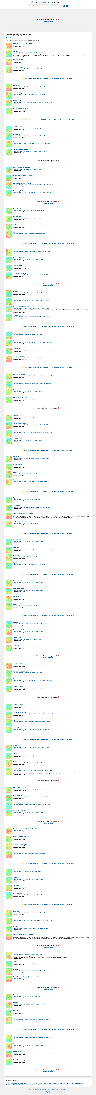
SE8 (14, 1018)
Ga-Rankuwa (17, 539)
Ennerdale (16, 911)
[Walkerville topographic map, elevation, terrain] (9, 730)
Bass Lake (16, 250)
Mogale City (16, 787)
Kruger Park (16, 348)
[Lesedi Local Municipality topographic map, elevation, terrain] (9, 846)
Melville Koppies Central (20, 423)
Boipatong (16, 926)
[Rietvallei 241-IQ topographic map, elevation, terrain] (9, 103)
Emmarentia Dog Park (19, 273)
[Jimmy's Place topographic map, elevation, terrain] (9, 895)
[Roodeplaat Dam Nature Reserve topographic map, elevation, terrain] (9, 260)
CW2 (14, 1036)
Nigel (14, 870)
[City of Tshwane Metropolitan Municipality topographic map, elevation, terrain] (9, 979)
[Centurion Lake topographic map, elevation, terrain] (9, 268)
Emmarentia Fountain (19, 341)
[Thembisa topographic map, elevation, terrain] (9, 888)
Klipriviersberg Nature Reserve (22, 183)
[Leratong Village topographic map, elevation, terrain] (9, 95)
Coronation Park (18, 209)
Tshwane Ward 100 (18, 630)
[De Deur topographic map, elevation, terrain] (9, 144)
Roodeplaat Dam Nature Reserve (23, 258)
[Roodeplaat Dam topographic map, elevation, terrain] (9, 467)
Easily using (49, 78)
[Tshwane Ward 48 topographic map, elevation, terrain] (9, 69)
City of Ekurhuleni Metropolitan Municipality (33, 52)
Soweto (48, 507)
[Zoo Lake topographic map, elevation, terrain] (9, 756)
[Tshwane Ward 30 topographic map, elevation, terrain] (9, 707)
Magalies (15, 431)
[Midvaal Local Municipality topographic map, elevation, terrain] (9, 839)
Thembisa (16, 885)
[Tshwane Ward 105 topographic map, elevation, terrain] (9, 359)
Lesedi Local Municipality (43, 308)
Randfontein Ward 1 (19, 374)
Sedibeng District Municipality (30, 143)
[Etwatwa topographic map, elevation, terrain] (9, 474)
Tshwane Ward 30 (18, 704)
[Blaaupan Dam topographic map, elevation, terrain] (9, 219)
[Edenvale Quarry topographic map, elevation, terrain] (9, 441)
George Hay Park (18, 191)
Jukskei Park (17, 315)
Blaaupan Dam (17, 216)
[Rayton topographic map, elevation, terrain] (9, 763)
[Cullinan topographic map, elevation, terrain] (9, 955)
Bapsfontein (16, 498)
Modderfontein (17, 803)
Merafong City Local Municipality (46, 713)
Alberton (15, 51)
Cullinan (15, 953)
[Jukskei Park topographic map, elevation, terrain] (9, 317)
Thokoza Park (17, 505)
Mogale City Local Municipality (45, 102)
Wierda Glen (16, 299)
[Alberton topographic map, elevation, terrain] (9, 53)
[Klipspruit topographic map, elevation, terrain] (9, 722)
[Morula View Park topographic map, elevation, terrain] (9, 335)
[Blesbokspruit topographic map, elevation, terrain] (9, 392)
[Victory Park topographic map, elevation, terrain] (9, 227)
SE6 (14, 480)
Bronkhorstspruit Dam (20, 671)
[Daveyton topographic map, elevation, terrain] (9, 557)
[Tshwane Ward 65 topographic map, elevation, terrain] (9, 583)
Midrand (15, 1002)
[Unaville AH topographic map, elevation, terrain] (9, 136)
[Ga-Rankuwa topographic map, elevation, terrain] (9, 542)
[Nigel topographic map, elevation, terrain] (9, 872)
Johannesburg (49, 184)
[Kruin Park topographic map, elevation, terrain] (9, 624)
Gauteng (21, 45)
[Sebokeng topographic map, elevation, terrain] (9, 1013)
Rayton (15, 761)
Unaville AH (16, 134)
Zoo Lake (15, 753)
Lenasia (15, 961)
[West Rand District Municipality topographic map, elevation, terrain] (9, 46)
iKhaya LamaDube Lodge (20, 108)
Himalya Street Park (19, 811)
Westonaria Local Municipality (22, 522)
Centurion (46, 267)
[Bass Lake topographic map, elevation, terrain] (9, 252)
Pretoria (45, 292)
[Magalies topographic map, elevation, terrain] (9, 433)
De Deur (15, 142)
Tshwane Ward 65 (18, 581)
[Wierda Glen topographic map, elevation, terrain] (9, 301)
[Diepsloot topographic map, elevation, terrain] (9, 459)
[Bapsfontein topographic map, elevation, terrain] (9, 500)
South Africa (15, 45)
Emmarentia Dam (18, 679)
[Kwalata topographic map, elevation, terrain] (9, 880)
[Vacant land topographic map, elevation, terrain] (9, 550)
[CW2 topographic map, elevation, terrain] (9, 1038)
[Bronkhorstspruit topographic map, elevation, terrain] (9, 62)
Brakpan (15, 604)
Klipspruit (16, 720)
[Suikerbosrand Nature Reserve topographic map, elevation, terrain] (9, 309)
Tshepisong (16, 645)
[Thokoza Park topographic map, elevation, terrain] (9, 508)
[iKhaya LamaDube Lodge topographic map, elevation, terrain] (9, 111)
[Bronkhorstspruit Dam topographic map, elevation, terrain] (9, 673)
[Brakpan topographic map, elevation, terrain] (9, 606)
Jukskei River (17, 852)
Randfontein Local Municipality (45, 375)
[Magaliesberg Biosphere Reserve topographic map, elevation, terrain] (9, 516)
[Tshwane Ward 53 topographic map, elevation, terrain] (9, 689)
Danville (15, 291)
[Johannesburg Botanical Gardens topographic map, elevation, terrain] (9, 178)
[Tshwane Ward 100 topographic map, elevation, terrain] (9, 632)
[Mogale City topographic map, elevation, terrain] (9, 790)
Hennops (15, 1044)
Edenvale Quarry (18, 438)
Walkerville (16, 728)
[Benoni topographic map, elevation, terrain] (9, 997)
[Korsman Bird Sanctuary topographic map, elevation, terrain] (9, 152)
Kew (14, 232)
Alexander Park (17, 795)
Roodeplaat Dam (18, 464)
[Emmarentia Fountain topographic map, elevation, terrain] (9, 343)
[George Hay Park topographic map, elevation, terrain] (9, 193)
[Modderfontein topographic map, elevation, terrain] (9, 805)
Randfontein (16, 769)
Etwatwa (15, 472)
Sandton (48, 399)
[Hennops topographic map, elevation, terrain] (9, 1046)
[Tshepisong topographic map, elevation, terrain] (9, 648)
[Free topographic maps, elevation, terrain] (6, 38)
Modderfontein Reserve (20, 397)
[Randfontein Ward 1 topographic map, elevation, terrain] (9, 376)
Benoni (45, 151)
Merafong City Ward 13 (19, 712)
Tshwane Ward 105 (18, 356)
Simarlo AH (46, 300)
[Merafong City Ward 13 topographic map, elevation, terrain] (9, 714)
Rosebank (48, 755)
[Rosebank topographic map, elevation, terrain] (9, 971)
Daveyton (16, 555)
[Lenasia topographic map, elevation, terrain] (9, 964)
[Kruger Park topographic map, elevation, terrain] (9, 351)
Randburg (16, 85)
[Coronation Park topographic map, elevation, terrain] (9, 211)
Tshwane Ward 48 (18, 67)
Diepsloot (16, 456)
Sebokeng (16, 1010)
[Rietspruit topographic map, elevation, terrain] (9, 1062)
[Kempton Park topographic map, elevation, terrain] (9, 640)
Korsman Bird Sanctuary (20, 149)
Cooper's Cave (17, 126)
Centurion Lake (17, 265)
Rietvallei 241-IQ (18, 100)
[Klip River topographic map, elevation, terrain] (9, 418)
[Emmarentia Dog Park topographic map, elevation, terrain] (9, 275)
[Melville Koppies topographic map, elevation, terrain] (9, 1054)
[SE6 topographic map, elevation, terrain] (9, 482)
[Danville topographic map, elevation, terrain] (9, 293)
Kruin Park (16, 622)
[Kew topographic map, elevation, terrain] (9, 234)
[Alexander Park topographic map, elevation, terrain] (9, 798)
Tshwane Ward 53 (18, 686)
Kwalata (15, 877)
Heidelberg (16, 746)
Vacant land (16, 547)
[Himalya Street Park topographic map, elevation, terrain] (9, 813)
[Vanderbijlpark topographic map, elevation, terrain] (9, 599)
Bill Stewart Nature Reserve (21, 167)
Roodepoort (48, 350)
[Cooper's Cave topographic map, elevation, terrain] (9, 129)
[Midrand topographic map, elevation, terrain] (9, 1005)
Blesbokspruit (17, 390)
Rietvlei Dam (16, 382)
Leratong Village (18, 93)
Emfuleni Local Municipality (44, 481)
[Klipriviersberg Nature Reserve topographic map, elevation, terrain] (9, 185)
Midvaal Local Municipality (44, 143)
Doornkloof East (47, 383)
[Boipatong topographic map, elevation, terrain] (9, 929)
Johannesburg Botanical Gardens (23, 175)
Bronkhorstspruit (18, 59)
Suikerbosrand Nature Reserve (22, 307)
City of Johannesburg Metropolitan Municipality (34, 86)
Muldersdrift (17, 919)
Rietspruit (16, 1059)
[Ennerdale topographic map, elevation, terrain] (9, 913)
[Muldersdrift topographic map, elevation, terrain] (9, 921)
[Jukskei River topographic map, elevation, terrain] (9, 854)
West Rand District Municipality (22, 43)
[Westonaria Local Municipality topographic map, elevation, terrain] (9, 524)
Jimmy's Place (17, 893)
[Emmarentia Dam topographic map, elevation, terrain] (9, 681)
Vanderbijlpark (17, 596)
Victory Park (16, 224)
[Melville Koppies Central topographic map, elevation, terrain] (9, 425)
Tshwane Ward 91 (18, 663)
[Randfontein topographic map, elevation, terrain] (9, 771)
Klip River (16, 415)
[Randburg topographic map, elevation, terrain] (9, 87)
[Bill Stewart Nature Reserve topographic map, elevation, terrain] (9, 170)
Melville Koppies (17, 1051)
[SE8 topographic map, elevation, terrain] (9, 1020)
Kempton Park (17, 637)
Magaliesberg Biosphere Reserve (23, 513)
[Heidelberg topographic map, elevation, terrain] (9, 748)
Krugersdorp (41, 128)
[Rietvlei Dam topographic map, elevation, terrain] (9, 384)
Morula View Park (18, 333)
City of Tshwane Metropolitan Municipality (33, 61)
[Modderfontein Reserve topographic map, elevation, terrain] (9, 400)
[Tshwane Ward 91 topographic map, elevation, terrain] (9, 666)
